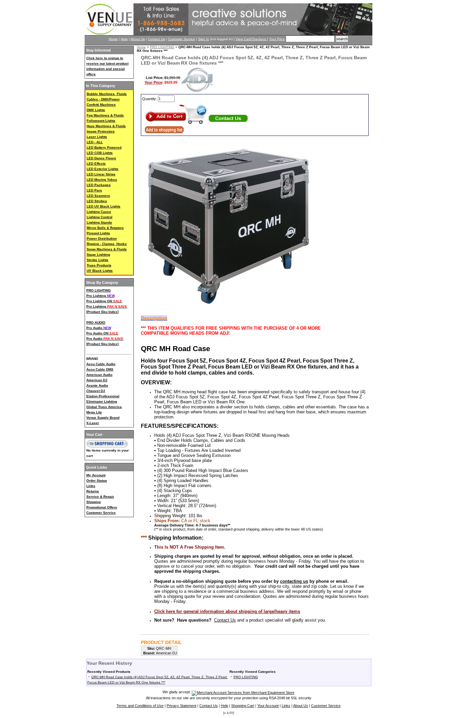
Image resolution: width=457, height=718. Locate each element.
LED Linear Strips (101, 174)
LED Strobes (97, 201)
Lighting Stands (99, 222)
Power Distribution (102, 238)
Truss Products (99, 265)
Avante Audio (97, 385)
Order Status (96, 480)
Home (113, 39)
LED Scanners (98, 195)
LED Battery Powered (104, 147)
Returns (92, 491)
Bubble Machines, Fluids (107, 94)
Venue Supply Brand (102, 417)
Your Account (268, 706)
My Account (95, 475)
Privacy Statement (181, 706)
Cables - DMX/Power (103, 99)
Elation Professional (102, 396)
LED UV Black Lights (103, 206)
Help (124, 39)
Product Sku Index (102, 312)
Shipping (93, 502)
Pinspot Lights (98, 233)
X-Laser (92, 423)
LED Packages (99, 185)
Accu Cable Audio (100, 364)
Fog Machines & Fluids (105, 115)
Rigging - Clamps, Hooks (107, 244)
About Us (137, 39)
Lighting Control (99, 217)
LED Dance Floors (101, 158)
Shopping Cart (242, 706)
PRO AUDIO (95, 322)
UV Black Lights (100, 270)
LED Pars (94, 190)
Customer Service (181, 39)
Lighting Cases (99, 212)
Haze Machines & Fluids (106, 126)
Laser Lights (97, 137)
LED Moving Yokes (102, 179)
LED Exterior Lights (102, 169)
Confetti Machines (101, 104)
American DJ (96, 380)
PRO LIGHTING (98, 290)
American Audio (99, 375)
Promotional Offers (101, 507)
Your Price (277, 39)
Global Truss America (104, 407)
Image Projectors (101, 131)
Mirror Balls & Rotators (105, 228)
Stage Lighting (98, 254)
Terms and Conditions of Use (140, 706)
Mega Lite (94, 412)
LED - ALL (95, 142)
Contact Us (156, 39)
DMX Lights (96, 110)
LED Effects (96, 163)
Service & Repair (100, 496)
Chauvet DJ (95, 391)
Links (90, 486)
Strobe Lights (97, 260)
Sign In (203, 39)
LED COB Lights (100, 153)
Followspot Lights (101, 121)
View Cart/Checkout (251, 39)
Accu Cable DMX (99, 369)
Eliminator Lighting (101, 401)
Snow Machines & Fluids (107, 249)
